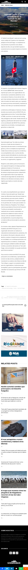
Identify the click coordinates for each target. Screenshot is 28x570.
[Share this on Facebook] (2, 568)
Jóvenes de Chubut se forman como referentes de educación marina (12, 463)
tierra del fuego (21, 288)
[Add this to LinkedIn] (11, 568)
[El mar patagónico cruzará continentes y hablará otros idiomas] (14, 428)
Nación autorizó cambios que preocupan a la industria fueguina (13, 389)
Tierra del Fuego (14, 26)
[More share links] (25, 568)
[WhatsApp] (21, 568)
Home (2, 5)
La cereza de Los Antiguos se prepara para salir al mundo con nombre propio (14, 514)
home (14, 288)
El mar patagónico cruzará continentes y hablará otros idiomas (12, 441)
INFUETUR (11, 90)
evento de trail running (7, 288)
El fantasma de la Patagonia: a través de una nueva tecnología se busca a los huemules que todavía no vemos (13, 399)
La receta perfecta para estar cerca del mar (12, 305)
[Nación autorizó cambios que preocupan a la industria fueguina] (14, 375)
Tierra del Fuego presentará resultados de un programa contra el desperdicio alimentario (13, 410)
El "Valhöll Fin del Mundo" (11, 286)
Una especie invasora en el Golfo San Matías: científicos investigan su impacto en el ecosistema (15, 298)
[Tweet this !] (7, 568)
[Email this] (16, 568)
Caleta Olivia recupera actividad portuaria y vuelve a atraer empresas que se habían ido (13, 452)
